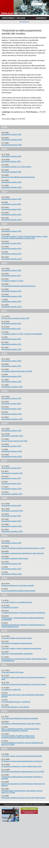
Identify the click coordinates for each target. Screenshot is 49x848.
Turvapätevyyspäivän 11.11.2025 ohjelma (16, 167)
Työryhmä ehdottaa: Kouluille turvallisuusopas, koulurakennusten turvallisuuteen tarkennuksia (18, 736)
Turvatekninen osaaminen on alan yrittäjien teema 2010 (21, 766)
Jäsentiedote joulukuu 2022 (11, 270)
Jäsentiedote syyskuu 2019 (11, 403)
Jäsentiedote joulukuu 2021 (11, 323)
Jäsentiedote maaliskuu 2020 (11, 387)
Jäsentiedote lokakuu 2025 (11, 161)
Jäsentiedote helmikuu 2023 (11, 259)
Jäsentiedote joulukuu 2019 (11, 398)
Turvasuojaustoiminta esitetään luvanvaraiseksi (18, 591)
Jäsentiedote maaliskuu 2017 (11, 494)
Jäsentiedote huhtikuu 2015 (11, 569)
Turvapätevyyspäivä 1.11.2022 (12, 281)
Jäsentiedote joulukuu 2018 (11, 430)
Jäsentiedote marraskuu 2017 (12, 473)
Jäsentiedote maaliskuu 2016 (11, 531)
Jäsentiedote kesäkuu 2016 (11, 521)
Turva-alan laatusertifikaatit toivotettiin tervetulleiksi (19, 718)
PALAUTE (21, 18)
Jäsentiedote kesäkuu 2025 (11, 172)
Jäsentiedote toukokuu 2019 (11, 414)
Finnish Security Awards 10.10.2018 (14, 441)
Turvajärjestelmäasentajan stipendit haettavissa (18, 286)
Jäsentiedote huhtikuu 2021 (11, 344)
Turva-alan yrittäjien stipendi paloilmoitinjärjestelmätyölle (21, 756)
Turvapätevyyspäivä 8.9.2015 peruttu (14, 558)
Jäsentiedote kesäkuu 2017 (11, 483)
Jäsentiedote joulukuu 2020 (11, 361)
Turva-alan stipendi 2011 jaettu (12, 672)
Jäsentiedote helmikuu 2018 (11, 456)
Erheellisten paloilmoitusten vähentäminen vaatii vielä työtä (22, 553)
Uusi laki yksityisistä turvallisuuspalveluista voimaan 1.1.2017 (23, 548)
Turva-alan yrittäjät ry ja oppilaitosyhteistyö (16, 602)
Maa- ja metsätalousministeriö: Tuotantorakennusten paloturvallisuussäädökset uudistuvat (20, 729)
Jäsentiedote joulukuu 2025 (11, 156)
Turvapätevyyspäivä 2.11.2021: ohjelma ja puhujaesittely (21, 334)
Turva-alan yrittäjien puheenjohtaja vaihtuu (16, 638)
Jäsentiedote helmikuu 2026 (11, 145)
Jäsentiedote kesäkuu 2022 (11, 291)
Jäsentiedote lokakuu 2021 (11, 328)
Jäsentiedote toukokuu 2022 (11, 296)
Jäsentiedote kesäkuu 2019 (11, 409)
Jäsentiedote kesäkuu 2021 (11, 339)
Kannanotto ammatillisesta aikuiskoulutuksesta (18, 177)
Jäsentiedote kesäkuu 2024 (11, 209)
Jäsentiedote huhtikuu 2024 (11, 214)
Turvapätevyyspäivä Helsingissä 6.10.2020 (16, 371)
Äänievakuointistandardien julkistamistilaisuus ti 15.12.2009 (22, 771)
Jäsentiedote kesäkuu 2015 (11, 563)
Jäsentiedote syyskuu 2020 (11, 366)
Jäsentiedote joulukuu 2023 (11, 231)
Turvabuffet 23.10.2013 (9, 607)
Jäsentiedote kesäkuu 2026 (11, 134)
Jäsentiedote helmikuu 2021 (11, 349)
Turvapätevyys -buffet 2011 (11, 689)
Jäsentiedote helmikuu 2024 (11, 220)
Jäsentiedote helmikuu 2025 (11, 187)
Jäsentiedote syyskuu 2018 (11, 446)
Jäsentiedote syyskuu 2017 (11, 478)
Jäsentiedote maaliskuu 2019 (11, 419)
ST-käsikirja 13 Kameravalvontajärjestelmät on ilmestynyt (21, 761)
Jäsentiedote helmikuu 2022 (11, 307)
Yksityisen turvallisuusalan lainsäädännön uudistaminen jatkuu (23, 684)
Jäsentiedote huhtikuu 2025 (11, 182)
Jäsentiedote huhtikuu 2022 (11, 301)
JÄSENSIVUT (41, 18)
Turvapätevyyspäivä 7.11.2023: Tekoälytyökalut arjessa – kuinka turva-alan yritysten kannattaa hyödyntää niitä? (24, 237)
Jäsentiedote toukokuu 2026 (11, 139)
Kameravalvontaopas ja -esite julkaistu (15, 707)
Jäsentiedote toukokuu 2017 (11, 489)
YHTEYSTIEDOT (8, 18)
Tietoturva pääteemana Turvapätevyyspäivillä (17, 585)
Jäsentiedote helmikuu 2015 (11, 574)
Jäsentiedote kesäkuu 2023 (11, 248)
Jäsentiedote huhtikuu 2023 (11, 254)
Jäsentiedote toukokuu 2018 (11, 451)
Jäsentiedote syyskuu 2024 (11, 204)
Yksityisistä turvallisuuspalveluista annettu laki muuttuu (21, 723)
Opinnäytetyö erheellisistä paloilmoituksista (16, 643)
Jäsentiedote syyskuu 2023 (11, 243)
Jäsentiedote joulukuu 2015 (11, 543)
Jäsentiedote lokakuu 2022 (11, 275)
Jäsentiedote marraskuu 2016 (12, 511)
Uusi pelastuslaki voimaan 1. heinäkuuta (15, 702)
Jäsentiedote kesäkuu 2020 (11, 376)
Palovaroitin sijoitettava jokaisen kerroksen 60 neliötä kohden (23, 798)
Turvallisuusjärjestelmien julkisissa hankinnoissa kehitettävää (23, 612)
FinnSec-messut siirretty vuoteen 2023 (15, 318)
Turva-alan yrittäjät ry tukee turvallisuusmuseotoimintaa (21, 648)
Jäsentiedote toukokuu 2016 (11, 526)
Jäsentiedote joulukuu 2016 (11, 505)
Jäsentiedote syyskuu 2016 (11, 516)
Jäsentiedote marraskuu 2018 (12, 436)
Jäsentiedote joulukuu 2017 (11, 468)
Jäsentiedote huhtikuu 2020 (11, 381)
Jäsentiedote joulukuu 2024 (11, 199)
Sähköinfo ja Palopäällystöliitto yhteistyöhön (17, 653)
